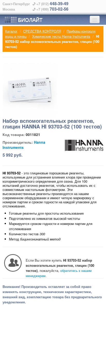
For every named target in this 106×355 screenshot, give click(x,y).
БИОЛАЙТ (30, 19)
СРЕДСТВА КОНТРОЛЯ (42, 31)
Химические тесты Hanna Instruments (61, 36)
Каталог (11, 31)
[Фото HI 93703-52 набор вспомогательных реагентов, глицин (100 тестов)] (30, 90)
